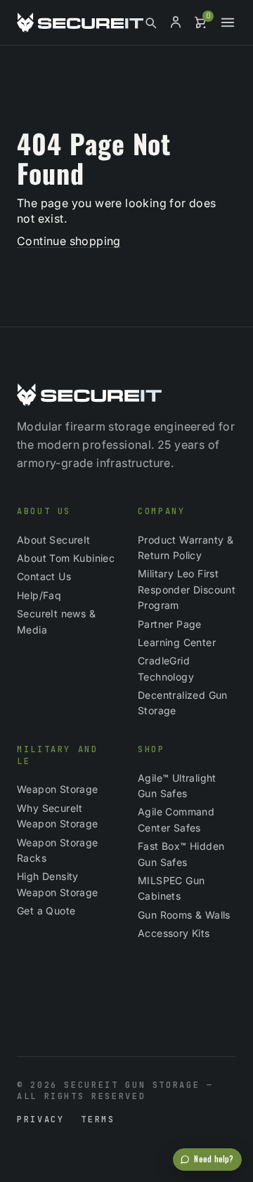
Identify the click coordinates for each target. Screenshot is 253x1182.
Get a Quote (46, 911)
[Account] (176, 22)
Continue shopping (69, 241)
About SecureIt (54, 540)
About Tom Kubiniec (66, 558)
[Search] (150, 22)
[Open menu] (227, 22)
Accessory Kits (174, 933)
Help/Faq (39, 595)
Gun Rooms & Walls (184, 915)
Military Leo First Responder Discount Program (186, 589)
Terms (98, 1119)
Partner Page (170, 624)
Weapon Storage (57, 789)
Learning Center (177, 642)
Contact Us (44, 576)
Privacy (40, 1119)
